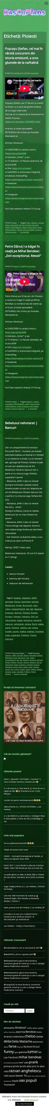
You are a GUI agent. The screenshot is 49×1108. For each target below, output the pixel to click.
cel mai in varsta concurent (29, 225)
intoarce (26, 616)
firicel (36, 1046)
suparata (15, 635)
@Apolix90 (8, 954)
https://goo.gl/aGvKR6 (15, 153)
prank (33, 1062)
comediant (9, 404)
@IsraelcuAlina (10, 948)
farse (12, 1046)
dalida (39, 1036)
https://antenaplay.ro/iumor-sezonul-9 (24, 179)
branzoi (8, 1036)
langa (19, 620)
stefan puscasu (11, 232)
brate (19, 605)
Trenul (33, 635)
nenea (28, 624)
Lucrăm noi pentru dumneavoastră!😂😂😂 (22, 800)
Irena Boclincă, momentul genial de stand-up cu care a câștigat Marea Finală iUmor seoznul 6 (24, 963)
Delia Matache (16, 227)
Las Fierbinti (11, 1057)
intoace (17, 616)
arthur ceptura (38, 1028)
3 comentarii (24, 232)
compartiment (18, 609)
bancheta (26, 601)
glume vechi (32, 227)
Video (15, 223)
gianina (23, 1052)
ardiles (29, 1028)
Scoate (8, 631)
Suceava (39, 631)
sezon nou (31, 1076)
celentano (18, 1036)
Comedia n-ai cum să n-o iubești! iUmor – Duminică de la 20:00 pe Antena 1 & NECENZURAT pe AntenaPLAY (21, 917)
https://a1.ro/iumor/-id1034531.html (22, 121)
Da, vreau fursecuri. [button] (24, 1104)
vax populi (28, 1080)
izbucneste (10, 620)
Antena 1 (34, 223)
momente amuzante (11, 1063)
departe (38, 609)
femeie (34, 612)
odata (40, 624)
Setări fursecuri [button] (31, 1099)
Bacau (17, 601)
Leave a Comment (20, 674)
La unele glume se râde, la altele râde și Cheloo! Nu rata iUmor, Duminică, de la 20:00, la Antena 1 (24, 877)
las (39, 1052)
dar (27, 609)
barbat (35, 601)
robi (6, 1075)
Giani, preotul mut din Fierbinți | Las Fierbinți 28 (24, 907)
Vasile (15, 1080)
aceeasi (17, 598)
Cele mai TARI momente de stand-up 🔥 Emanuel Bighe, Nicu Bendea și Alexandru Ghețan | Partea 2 (21, 898)
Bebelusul (10, 605)
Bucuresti (27, 605)
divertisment (38, 1042)
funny (9, 1051)
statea (23, 631)
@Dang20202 (9, 984)
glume (24, 227)
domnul (18, 612)
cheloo (7, 227)
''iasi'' (28, 223)
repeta (23, 627)
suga (7, 635)
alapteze (26, 598)
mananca (27, 620)
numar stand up (23, 406)
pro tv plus (38, 1066)
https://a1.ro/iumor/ (21, 168)
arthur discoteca (9, 1032)
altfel (34, 598)
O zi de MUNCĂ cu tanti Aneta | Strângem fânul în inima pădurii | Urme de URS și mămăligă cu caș (24, 819)
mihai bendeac (10, 230)
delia (7, 1041)
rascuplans (34, 73)
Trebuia (25, 635)
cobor (7, 609)
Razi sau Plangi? (18, 653)
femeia (26, 612)
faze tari (20, 1047)
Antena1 (21, 1027)
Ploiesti (19, 230)
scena (35, 627)
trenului (9, 639)
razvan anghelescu (25, 1070)
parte (7, 627)
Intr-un (34, 616)
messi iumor (34, 404)
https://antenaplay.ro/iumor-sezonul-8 (24, 358)
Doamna (9, 612)
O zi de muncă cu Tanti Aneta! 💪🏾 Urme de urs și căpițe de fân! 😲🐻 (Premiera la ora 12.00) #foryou (24, 791)
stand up (21, 409)
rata (6, 1071)
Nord (34, 624)
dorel (6, 1047)
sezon (12, 1075)
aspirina (20, 1031)
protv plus (26, 1066)
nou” (21, 1062)
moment (37, 620)
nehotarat (19, 624)
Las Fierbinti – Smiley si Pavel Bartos (19, 926)
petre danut (34, 406)
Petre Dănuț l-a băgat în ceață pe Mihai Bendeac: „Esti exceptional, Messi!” (23, 251)
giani (16, 1052)
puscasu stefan (29, 230)
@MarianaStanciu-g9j (13, 961)
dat (31, 609)
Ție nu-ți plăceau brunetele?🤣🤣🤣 (19, 843)
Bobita (39, 1032)
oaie (26, 1062)
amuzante (9, 1027)
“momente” (9, 1084)
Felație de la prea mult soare (16, 849)
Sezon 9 (38, 230)
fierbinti (28, 1046)
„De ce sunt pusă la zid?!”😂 (30, 948)
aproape (9, 601)
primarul (8, 1066)
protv (16, 1066)
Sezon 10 (21, 1075)
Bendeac (30, 1031)
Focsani (8, 616)
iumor (40, 227)
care (35, 605)
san (29, 627)
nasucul (9, 624)
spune (16, 631)
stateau (30, 631)
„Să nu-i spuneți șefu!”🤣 (25, 954)
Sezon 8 (14, 409)
